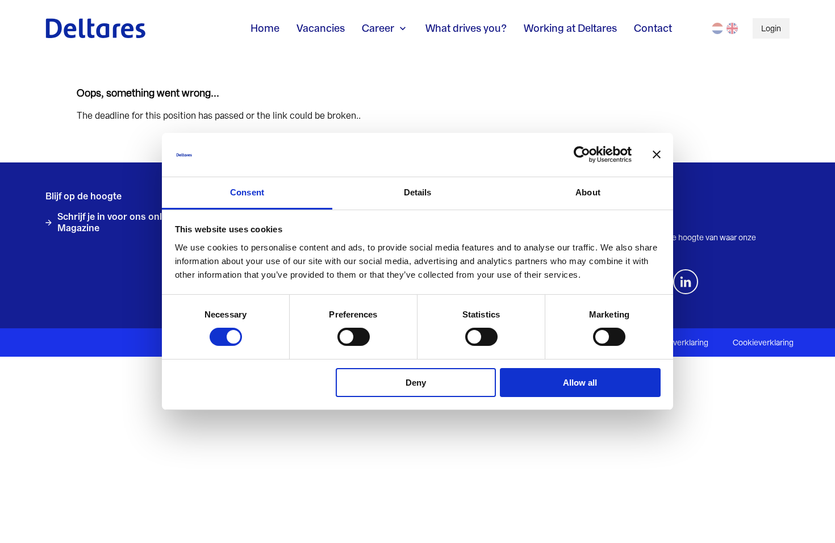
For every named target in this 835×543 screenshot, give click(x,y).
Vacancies (321, 28)
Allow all (580, 382)
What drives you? (466, 28)
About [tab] (587, 192)
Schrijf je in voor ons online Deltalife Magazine (134, 222)
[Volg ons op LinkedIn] (685, 281)
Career (378, 28)
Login (771, 28)
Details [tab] (418, 192)
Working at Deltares (570, 28)
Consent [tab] (247, 192)
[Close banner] (657, 154)
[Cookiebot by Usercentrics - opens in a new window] (582, 154)
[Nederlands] (717, 28)
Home (264, 28)
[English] (732, 28)
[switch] (353, 337)
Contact (653, 28)
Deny (416, 382)
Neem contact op (635, 217)
